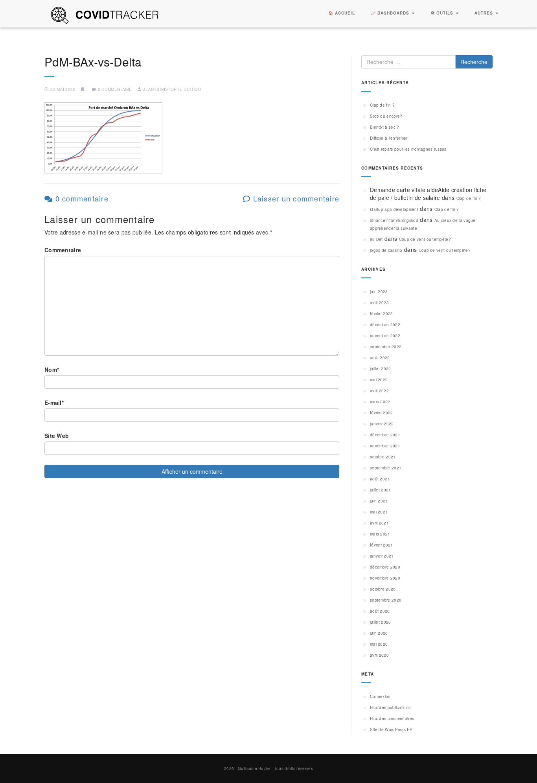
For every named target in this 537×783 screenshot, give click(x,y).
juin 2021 (379, 501)
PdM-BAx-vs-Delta (93, 61)
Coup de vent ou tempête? (425, 239)
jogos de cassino (386, 250)
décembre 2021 (385, 435)
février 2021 (381, 545)
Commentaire (62, 250)
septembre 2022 (385, 346)
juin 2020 (379, 633)
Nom (51, 369)
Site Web (56, 436)
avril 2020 (379, 655)
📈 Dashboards (391, 13)
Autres (484, 13)
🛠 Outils (442, 13)
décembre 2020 (385, 567)
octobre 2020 (383, 589)
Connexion (380, 696)
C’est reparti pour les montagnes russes (408, 149)
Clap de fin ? (382, 105)
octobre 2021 (383, 457)
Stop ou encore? (386, 116)
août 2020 (380, 611)
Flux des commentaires (392, 718)
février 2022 (381, 413)
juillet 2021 (380, 490)
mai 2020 (379, 644)
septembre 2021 (385, 468)
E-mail (54, 402)
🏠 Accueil (341, 13)
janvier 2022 (382, 424)
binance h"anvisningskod (394, 220)
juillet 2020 (380, 622)
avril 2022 (379, 390)
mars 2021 (380, 534)
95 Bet (376, 239)
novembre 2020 (385, 578)
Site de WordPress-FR (391, 729)
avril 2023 (379, 302)
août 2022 (380, 357)
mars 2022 (380, 401)
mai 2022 (379, 379)
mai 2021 (379, 512)
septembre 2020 (385, 600)
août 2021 (380, 479)
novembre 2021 (385, 446)
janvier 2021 (382, 556)
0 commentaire (81, 198)
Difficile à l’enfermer (389, 138)
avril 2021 (379, 523)
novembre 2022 (385, 335)
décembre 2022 (385, 324)
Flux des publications (390, 707)
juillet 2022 (380, 368)
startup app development (394, 209)
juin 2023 (379, 291)
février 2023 (381, 313)
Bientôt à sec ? (384, 127)
